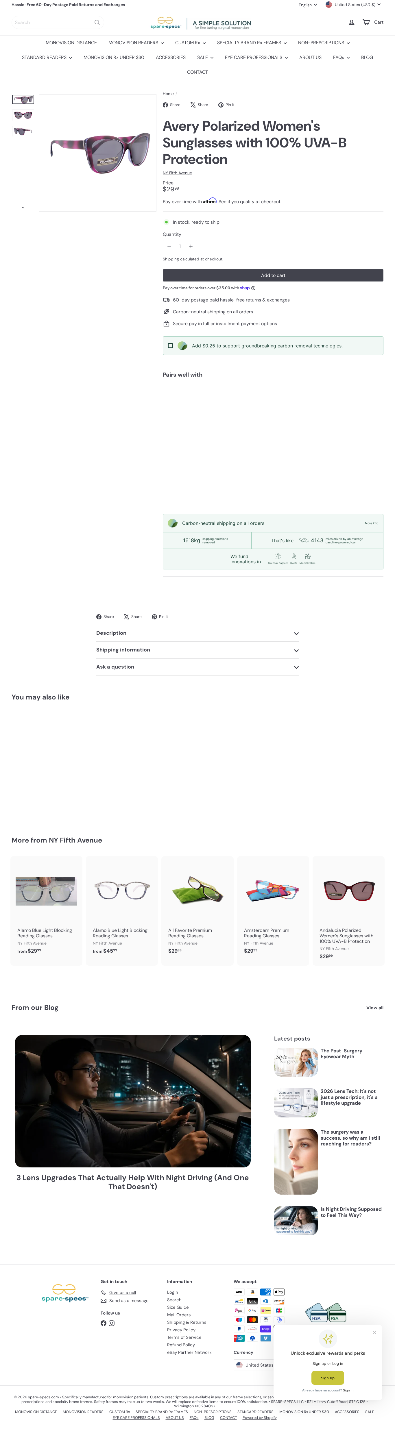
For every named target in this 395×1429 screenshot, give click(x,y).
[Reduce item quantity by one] (169, 246)
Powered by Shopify (260, 1417)
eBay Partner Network (189, 1352)
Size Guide (178, 1307)
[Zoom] (97, 153)
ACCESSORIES (171, 57)
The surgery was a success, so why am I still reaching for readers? (350, 1138)
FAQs (339, 57)
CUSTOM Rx (188, 43)
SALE (203, 57)
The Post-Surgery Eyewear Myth (341, 1054)
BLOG (367, 57)
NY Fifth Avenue (75, 840)
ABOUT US (310, 57)
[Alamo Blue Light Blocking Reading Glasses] (46, 908)
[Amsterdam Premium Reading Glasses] (273, 908)
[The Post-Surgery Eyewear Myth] (296, 1062)
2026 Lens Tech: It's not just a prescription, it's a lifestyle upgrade (349, 1097)
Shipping (171, 259)
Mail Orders (179, 1315)
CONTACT (197, 72)
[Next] (23, 206)
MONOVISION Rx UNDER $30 (114, 57)
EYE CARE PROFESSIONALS (254, 57)
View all (374, 1007)
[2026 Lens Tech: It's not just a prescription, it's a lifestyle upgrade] (296, 1102)
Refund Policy (181, 1345)
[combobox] (58, 22)
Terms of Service (184, 1337)
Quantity (172, 234)
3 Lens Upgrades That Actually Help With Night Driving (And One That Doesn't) (132, 1182)
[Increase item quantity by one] (190, 246)
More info (371, 523)
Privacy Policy (181, 1330)
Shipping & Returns (186, 1322)
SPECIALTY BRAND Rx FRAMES (249, 43)
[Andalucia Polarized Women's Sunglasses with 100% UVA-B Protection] (348, 911)
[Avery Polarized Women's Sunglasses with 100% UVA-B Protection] (273, 402)
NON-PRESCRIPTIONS (321, 43)
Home (168, 93)
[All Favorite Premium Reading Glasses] (197, 908)
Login (172, 1292)
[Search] (97, 22)
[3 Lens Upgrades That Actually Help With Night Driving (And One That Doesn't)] (133, 1101)
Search (174, 1300)
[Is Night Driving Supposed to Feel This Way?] (296, 1220)
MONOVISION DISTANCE (71, 43)
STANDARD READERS (45, 57)
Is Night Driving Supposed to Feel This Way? (351, 1212)
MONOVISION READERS (133, 43)
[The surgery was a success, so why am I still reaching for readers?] (296, 1162)
